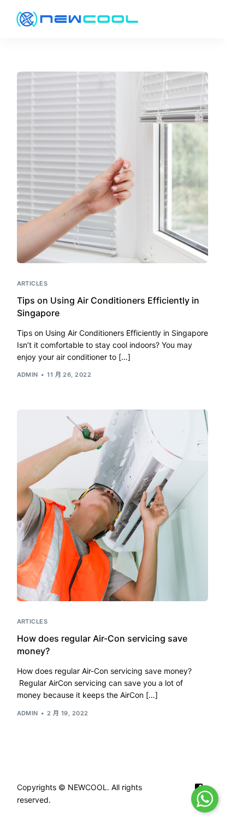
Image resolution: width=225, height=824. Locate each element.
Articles (32, 284)
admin (27, 374)
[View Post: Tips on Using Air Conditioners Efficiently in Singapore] (113, 167)
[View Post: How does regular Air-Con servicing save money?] (113, 505)
